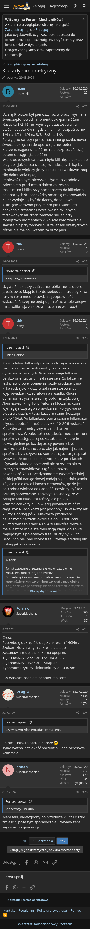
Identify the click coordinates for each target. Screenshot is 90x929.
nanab (22, 766)
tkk (19, 243)
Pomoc (76, 910)
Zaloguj (42, 29)
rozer (9, 77)
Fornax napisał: (16, 722)
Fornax (22, 608)
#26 (85, 792)
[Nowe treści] (74, 5)
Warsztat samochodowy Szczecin (45, 924)
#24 (85, 629)
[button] (6, 6)
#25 (85, 713)
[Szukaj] (84, 5)
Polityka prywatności (52, 910)
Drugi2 (22, 691)
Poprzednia (44, 841)
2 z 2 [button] (62, 841)
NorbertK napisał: (18, 271)
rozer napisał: (15, 347)
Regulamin (26, 910)
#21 (85, 106)
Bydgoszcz (80, 783)
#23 (85, 338)
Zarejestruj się (16, 29)
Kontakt (9, 910)
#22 (85, 261)
